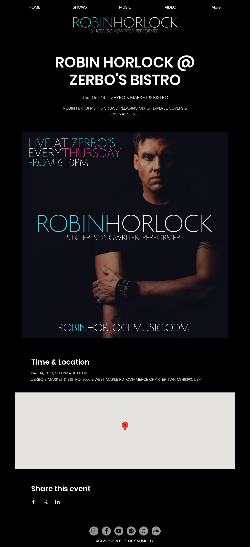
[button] (125, 7)
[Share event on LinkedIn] (57, 502)
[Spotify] (131, 531)
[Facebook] (106, 531)
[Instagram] (93, 531)
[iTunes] (143, 531)
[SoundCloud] (156, 531)
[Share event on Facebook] (33, 502)
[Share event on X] (45, 502)
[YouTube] (118, 531)
